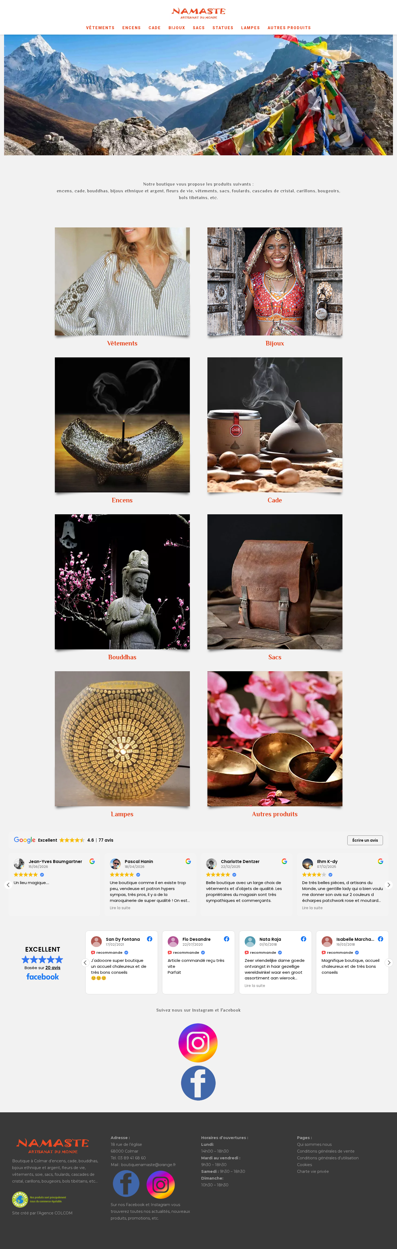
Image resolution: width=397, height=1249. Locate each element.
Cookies (304, 1164)
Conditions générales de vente (326, 1151)
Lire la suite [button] (24, 908)
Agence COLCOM (56, 1213)
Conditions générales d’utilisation (328, 1158)
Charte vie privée (313, 1171)
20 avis (52, 968)
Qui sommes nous (314, 1144)
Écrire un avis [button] (365, 840)
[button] (389, 885)
